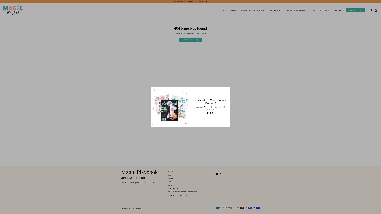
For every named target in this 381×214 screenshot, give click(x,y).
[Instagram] (211, 113)
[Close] (227, 90)
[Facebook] (208, 113)
